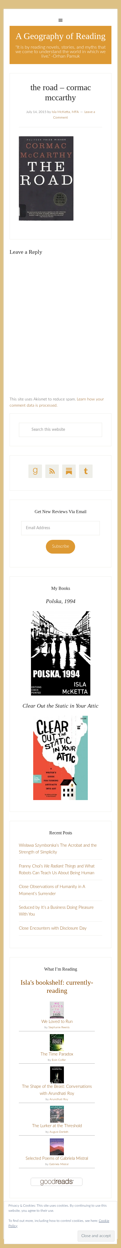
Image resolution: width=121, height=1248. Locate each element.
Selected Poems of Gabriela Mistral (57, 1158)
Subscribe (60, 546)
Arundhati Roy (59, 1099)
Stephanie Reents (59, 1027)
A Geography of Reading (60, 36)
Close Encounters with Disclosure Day (53, 928)
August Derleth (59, 1132)
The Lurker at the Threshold (57, 1126)
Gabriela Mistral (58, 1164)
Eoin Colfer (59, 1060)
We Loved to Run (57, 1022)
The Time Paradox (57, 1054)
